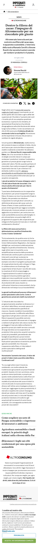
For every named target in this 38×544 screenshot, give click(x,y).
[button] (4, 4)
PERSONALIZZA (19, 535)
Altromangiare (13, 11)
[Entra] (33, 5)
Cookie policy (11, 531)
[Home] (4, 11)
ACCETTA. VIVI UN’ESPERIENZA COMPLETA (19, 540)
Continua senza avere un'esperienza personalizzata (23, 504)
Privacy (4, 531)
